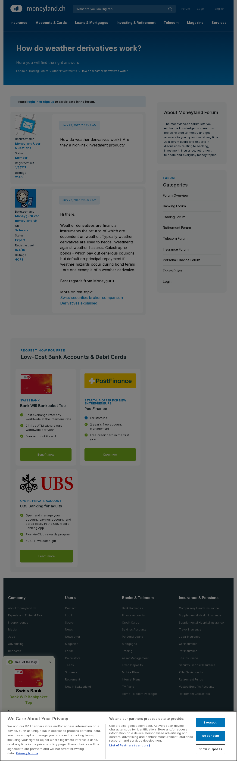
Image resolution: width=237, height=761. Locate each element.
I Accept (210, 722)
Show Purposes (210, 749)
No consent (210, 735)
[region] (118, 736)
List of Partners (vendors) (129, 745)
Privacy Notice (27, 753)
